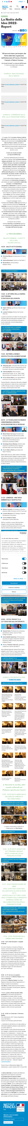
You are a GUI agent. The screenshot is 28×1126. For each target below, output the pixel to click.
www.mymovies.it (6, 1061)
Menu (10, 9)
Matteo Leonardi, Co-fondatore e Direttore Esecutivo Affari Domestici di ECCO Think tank (7, 714)
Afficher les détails (18, 578)
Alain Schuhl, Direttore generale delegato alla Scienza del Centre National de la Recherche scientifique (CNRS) (7, 698)
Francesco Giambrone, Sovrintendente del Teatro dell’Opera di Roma (7, 731)
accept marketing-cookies (12, 84)
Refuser (14, 591)
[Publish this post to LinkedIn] (23, 30)
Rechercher (17, 9)
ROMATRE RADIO (15, 679)
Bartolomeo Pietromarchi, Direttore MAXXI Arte (20, 779)
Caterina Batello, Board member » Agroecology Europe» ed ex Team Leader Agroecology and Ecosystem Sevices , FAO (20, 733)
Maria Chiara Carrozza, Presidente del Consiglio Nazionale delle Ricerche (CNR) (20, 748)
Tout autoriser (14, 583)
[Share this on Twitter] (26, 30)
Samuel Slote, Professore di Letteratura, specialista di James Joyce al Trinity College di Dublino (20, 697)
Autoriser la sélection (14, 587)
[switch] (24, 563)
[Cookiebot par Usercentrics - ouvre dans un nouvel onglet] (20, 533)
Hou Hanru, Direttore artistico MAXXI (6, 779)
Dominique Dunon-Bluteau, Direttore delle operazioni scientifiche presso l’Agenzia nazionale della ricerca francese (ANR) (7, 763)
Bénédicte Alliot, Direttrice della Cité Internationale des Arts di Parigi (7, 748)
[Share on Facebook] (21, 30)
